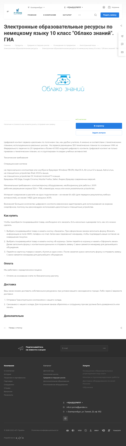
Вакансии (8, 391)
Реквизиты (8, 395)
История (7, 374)
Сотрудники (9, 385)
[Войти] (104, 7)
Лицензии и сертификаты (14, 378)
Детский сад (48, 371)
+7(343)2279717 (74, 7)
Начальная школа (50, 374)
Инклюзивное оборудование (55, 385)
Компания (9, 365)
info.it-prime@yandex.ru (77, 407)
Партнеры (8, 381)
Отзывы (7, 388)
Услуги (86, 365)
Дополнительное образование (56, 381)
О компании (9, 371)
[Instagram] (65, 418)
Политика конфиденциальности (44, 430)
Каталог (47, 365)
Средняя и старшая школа (54, 378)
